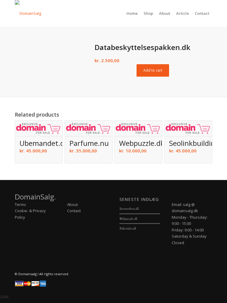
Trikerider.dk (127, 228)
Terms (20, 204)
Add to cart (152, 70)
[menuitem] (132, 13)
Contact (74, 210)
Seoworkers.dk (129, 208)
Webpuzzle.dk (128, 218)
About (72, 204)
